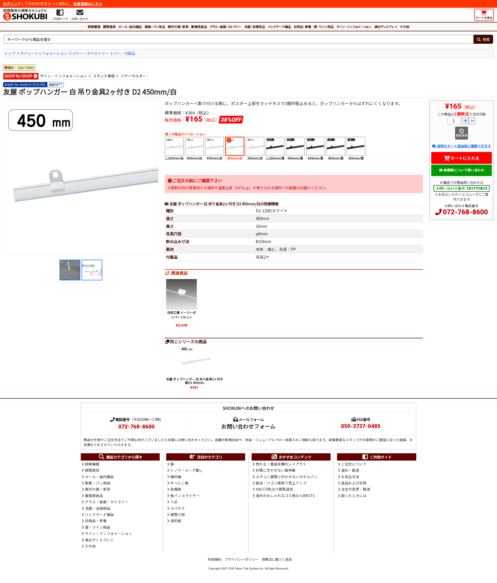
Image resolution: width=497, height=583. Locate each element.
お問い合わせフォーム (248, 426)
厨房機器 (94, 26)
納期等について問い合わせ (464, 169)
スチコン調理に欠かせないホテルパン (287, 476)
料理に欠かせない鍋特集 (276, 470)
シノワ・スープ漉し (186, 470)
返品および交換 (354, 482)
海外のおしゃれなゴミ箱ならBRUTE (285, 495)
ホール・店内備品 (130, 26)
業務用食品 (199, 26)
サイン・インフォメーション (354, 26)
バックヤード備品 (279, 26)
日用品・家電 (302, 26)
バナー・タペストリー (90, 53)
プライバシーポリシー (241, 559)
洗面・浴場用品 (254, 26)
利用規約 (214, 559)
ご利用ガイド (381, 457)
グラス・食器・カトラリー (226, 26)
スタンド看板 (104, 75)
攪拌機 (175, 476)
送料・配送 (350, 470)
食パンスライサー (185, 495)
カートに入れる (464, 158)
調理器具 (109, 26)
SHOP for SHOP (18, 75)
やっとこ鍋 (179, 482)
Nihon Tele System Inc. (249, 568)
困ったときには (354, 495)
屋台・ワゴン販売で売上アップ (281, 482)
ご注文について (354, 464)
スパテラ (177, 508)
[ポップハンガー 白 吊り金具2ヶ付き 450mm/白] (80, 177)
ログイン (10, 3)
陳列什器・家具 (178, 26)
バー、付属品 (124, 53)
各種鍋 (175, 489)
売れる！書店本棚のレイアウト (281, 464)
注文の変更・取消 (355, 489)
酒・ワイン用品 (324, 26)
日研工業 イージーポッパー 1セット (181, 314)
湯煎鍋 (175, 520)
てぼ (174, 501)
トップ (9, 53)
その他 (404, 26)
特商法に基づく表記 (277, 559)
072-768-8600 (465, 212)
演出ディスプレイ (386, 26)
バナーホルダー (133, 75)
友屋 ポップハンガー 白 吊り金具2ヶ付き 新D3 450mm (194, 381)
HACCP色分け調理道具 (274, 489)
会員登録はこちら (87, 3)
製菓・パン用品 (155, 26)
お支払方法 (350, 476)
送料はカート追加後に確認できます (464, 145)
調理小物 (177, 514)
